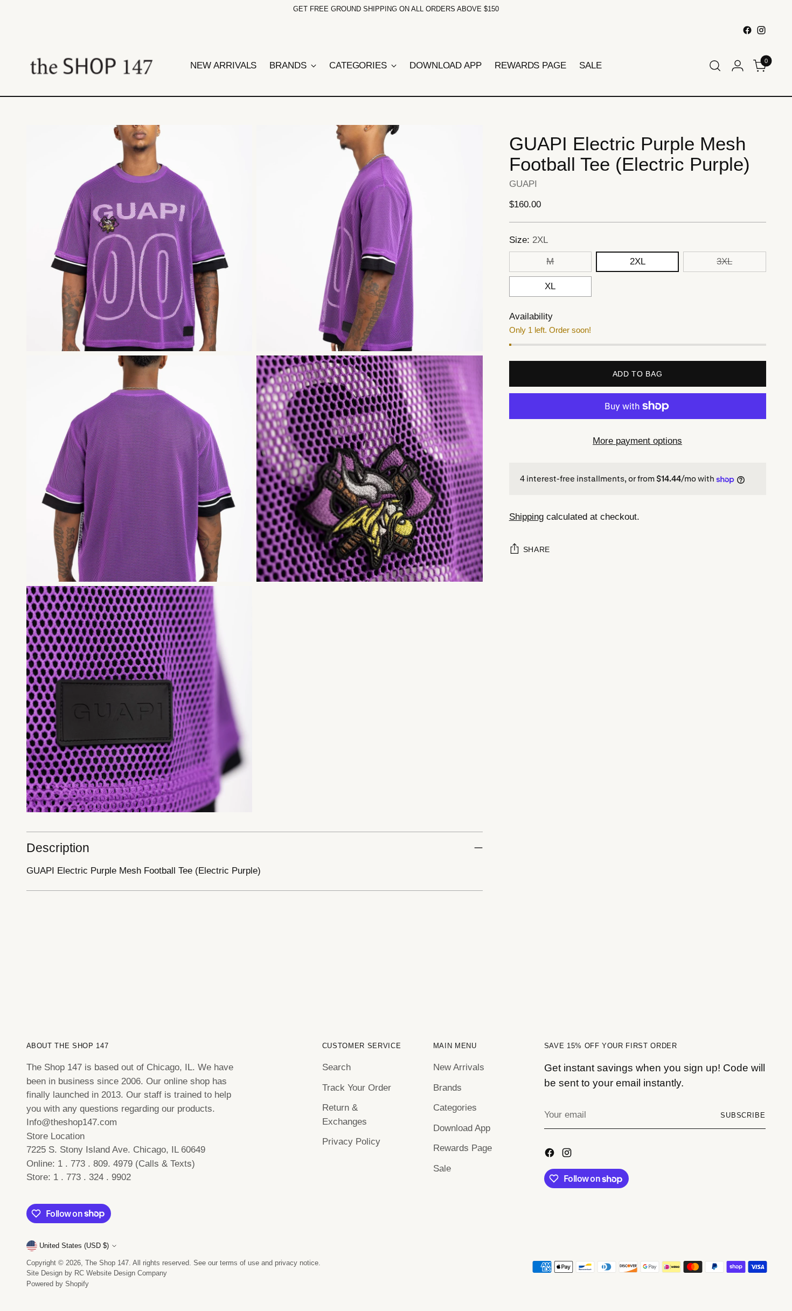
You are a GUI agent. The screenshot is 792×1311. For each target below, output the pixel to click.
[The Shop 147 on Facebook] (747, 30)
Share (537, 549)
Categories (455, 1108)
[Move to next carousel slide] (757, 980)
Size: (528, 240)
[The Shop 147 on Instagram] (761, 30)
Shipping (526, 517)
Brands (447, 1088)
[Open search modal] (715, 65)
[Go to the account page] (737, 65)
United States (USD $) (74, 1246)
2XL (637, 261)
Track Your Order (356, 1088)
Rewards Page (462, 1148)
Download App (461, 1128)
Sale (442, 1168)
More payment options (637, 441)
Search (336, 1067)
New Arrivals (458, 1067)
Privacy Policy (351, 1141)
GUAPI (523, 184)
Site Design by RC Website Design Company (96, 1273)
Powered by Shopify (57, 1284)
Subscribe (743, 1115)
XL (550, 286)
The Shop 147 (107, 1263)
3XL (724, 261)
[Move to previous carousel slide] (732, 980)
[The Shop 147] (91, 65)
